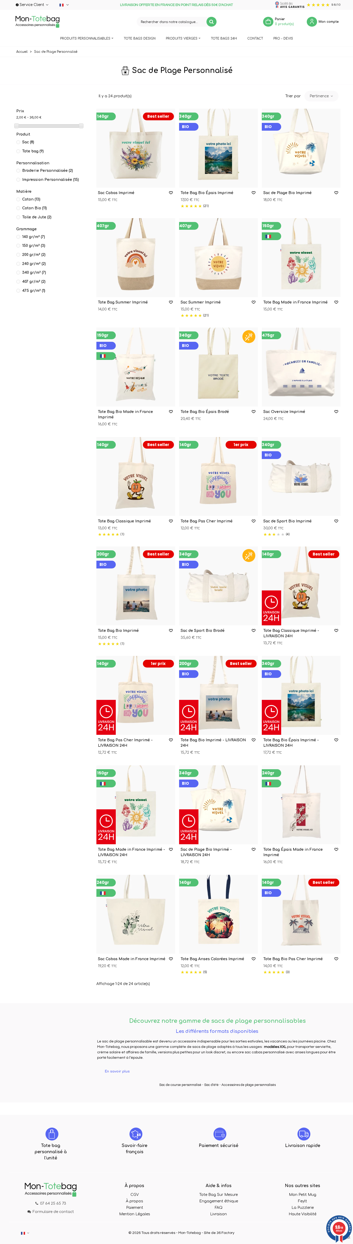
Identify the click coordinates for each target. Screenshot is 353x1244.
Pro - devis (283, 38)
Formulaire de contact (53, 1212)
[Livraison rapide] (303, 1134)
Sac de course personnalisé (180, 1085)
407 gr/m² (33, 282)
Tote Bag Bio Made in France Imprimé (125, 414)
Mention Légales (134, 1214)
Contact (255, 38)
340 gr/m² (34, 273)
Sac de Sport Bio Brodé (203, 631)
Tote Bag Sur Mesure (218, 1195)
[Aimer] (171, 193)
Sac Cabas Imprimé (116, 193)
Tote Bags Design (140, 38)
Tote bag (33, 151)
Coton (31, 199)
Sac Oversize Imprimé (284, 412)
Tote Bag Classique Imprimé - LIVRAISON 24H (291, 633)
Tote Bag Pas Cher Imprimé (207, 521)
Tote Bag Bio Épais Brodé (205, 412)
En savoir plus (117, 1071)
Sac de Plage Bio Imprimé (287, 193)
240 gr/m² (34, 264)
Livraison (218, 1214)
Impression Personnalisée (50, 180)
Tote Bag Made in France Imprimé (295, 302)
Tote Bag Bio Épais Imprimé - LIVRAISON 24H (291, 742)
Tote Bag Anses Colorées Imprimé (212, 959)
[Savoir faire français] (135, 1134)
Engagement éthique (218, 1201)
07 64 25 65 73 (53, 1203)
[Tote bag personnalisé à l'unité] (51, 1134)
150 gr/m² (33, 246)
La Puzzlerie (302, 1208)
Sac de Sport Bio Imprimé (287, 521)
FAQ (218, 1208)
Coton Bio (34, 208)
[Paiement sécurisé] (219, 1134)
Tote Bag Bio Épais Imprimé (207, 193)
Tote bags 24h (224, 38)
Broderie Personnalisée (47, 171)
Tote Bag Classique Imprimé (124, 521)
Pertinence (320, 96)
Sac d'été (211, 1085)
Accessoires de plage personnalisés (248, 1085)
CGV (135, 1195)
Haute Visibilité (302, 1214)
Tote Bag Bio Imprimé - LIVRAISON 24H (213, 742)
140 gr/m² (33, 237)
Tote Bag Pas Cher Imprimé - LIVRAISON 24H (125, 742)
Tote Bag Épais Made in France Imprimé (293, 852)
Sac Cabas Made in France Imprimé (131, 959)
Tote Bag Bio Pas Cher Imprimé (293, 959)
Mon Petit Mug (302, 1195)
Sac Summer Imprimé (201, 302)
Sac (28, 142)
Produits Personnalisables (85, 38)
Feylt (302, 1201)
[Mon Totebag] (37, 22)
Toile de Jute (36, 217)
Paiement (134, 1208)
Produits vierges (181, 38)
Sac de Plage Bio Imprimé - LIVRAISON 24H (206, 852)
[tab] (217, 1071)
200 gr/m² (33, 255)
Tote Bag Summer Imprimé (123, 302)
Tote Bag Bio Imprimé (118, 631)
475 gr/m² (33, 291)
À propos (134, 1201)
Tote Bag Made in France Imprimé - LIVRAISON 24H (131, 852)
